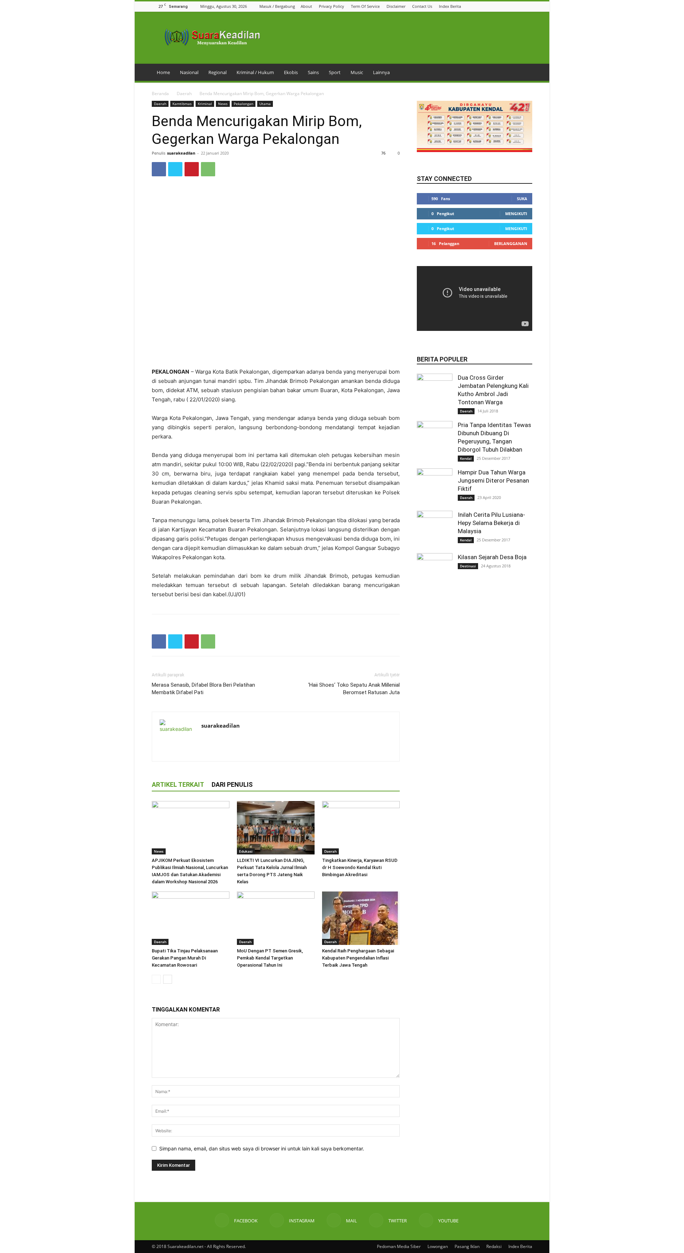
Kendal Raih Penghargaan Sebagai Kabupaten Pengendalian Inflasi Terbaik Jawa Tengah (358, 958)
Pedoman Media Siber (399, 1246)
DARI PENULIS (232, 784)
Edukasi (246, 851)
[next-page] (167, 979)
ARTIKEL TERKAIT (178, 784)
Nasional (189, 72)
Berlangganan (510, 243)
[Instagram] (502, 6)
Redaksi (494, 1246)
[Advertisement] (275, 349)
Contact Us (422, 6)
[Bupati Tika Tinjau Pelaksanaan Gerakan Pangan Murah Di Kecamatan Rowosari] (190, 918)
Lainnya (381, 72)
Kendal (466, 458)
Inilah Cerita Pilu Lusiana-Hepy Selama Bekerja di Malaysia (491, 523)
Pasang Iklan (467, 1246)
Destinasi (468, 565)
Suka (522, 198)
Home (163, 72)
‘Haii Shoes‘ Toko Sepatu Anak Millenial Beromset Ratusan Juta (354, 689)
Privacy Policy (331, 6)
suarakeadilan (181, 153)
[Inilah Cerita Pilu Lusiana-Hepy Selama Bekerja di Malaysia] (434, 528)
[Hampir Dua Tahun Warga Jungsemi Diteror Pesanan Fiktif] (434, 486)
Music (357, 72)
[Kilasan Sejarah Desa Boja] (434, 571)
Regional (217, 72)
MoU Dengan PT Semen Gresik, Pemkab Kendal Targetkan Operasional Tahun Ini (270, 958)
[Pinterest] (192, 169)
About (306, 6)
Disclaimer (396, 6)
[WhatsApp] (208, 169)
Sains (313, 72)
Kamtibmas (182, 103)
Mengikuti (516, 213)
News (223, 103)
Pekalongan (243, 103)
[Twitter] (519, 6)
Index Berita (450, 6)
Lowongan (438, 1246)
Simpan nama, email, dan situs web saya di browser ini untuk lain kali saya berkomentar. (261, 1148)
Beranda (160, 93)
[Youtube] (528, 6)
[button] (483, 6)
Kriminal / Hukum (255, 72)
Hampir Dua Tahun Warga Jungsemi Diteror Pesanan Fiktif (493, 480)
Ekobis (291, 72)
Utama (265, 103)
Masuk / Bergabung (277, 6)
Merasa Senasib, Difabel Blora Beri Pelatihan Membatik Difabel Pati (203, 689)
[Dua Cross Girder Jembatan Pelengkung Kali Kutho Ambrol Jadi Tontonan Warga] (434, 391)
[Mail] (510, 6)
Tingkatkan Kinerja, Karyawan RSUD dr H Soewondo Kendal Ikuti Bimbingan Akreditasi (360, 867)
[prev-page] (156, 979)
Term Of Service (365, 6)
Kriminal (205, 103)
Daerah (184, 93)
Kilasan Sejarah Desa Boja (492, 557)
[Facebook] (493, 6)
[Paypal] (233, 740)
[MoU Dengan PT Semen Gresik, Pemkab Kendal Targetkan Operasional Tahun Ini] (276, 918)
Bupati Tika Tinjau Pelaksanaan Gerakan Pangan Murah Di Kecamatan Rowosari (185, 958)
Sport (335, 72)
